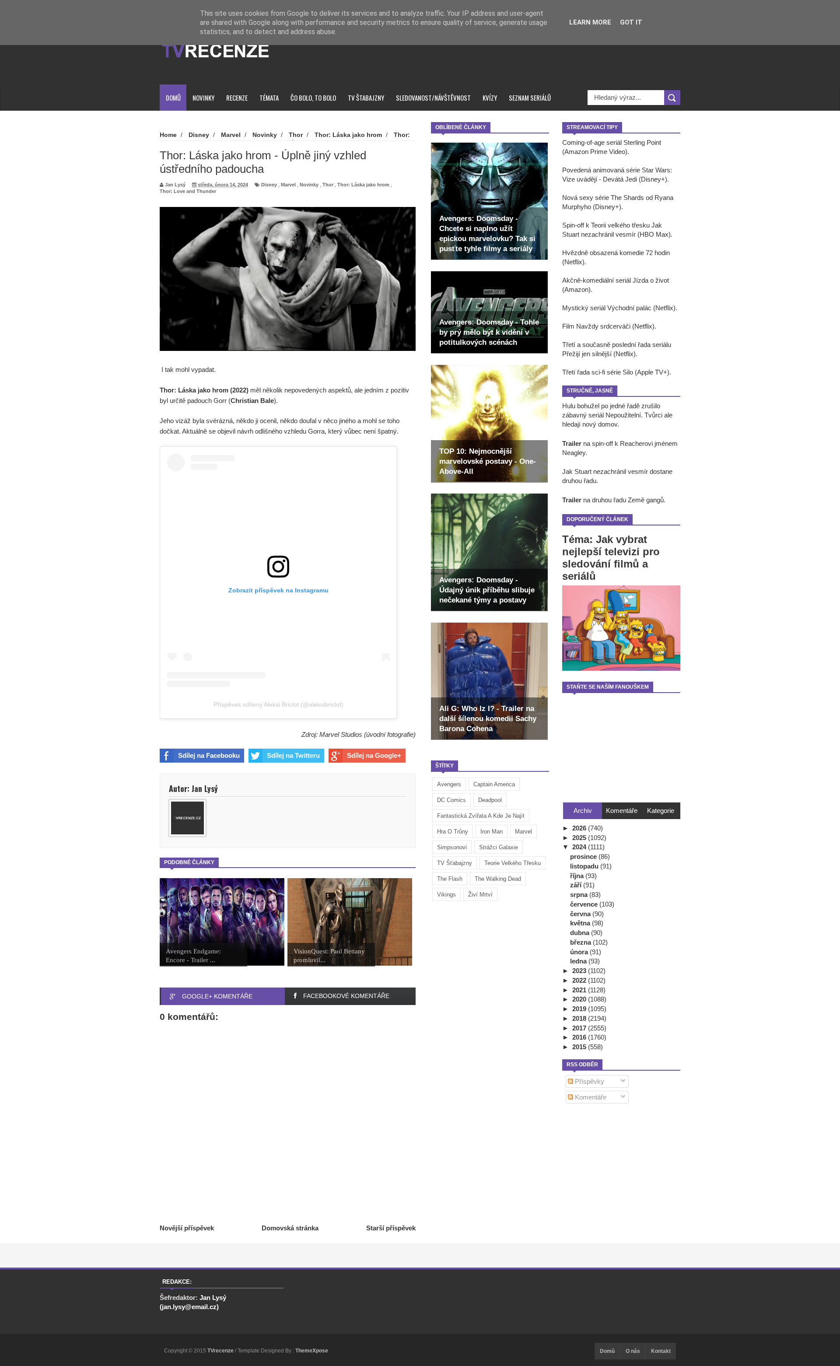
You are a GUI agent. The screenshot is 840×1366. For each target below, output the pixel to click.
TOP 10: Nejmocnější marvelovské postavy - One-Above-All (487, 461)
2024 (580, 847)
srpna (579, 894)
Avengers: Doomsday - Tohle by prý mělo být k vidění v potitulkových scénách (489, 332)
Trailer (571, 443)
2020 (580, 999)
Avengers (449, 784)
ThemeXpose (311, 1351)
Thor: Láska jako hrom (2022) (204, 390)
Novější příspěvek (187, 1228)
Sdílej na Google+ (374, 755)
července (584, 904)
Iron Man (491, 831)
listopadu (585, 866)
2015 (580, 1047)
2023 (580, 970)
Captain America (494, 784)
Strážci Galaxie (498, 847)
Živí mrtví (480, 894)
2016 (580, 1037)
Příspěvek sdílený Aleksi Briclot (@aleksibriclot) (278, 704)
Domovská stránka (290, 1228)
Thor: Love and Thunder (188, 191)
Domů (173, 97)
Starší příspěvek (391, 1228)
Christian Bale (252, 400)
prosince (584, 856)
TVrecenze (221, 1351)
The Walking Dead (498, 879)
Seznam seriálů (530, 97)
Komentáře (589, 1097)
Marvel (523, 831)
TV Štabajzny (366, 97)
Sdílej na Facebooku (209, 755)
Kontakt (661, 1351)
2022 (580, 980)
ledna (579, 961)
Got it (631, 22)
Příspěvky (588, 1081)
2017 (580, 1028)
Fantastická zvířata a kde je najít (481, 816)
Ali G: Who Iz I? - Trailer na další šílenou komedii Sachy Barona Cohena (487, 718)
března (581, 942)
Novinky (203, 97)
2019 (580, 1008)
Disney (269, 184)
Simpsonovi (452, 847)
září (576, 885)
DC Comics (451, 800)
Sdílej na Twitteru (293, 755)
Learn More (590, 22)
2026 (580, 828)
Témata (269, 97)
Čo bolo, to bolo (313, 97)
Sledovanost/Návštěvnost (433, 97)
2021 (580, 990)
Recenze (237, 97)
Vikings (446, 894)
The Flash (449, 879)
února (580, 952)
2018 (580, 1018)
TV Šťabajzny (454, 863)
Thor (327, 184)
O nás (633, 1351)
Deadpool (490, 800)
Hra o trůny (452, 831)
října (577, 875)
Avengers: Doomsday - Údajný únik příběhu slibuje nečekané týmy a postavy (487, 590)
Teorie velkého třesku (512, 863)
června (581, 914)
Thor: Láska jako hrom (363, 184)
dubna (580, 932)
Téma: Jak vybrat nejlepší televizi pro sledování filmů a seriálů (611, 557)
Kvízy (490, 97)
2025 (580, 837)
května (581, 923)
